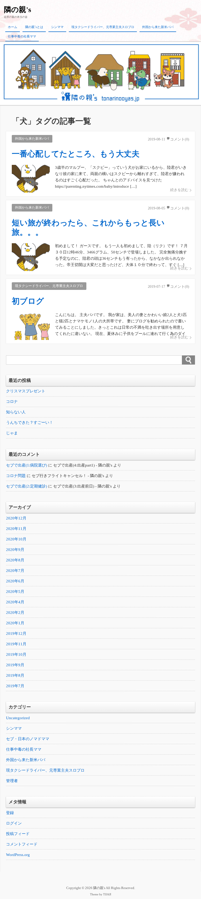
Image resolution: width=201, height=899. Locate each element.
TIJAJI (107, 894)
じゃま (12, 433)
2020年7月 (15, 570)
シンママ (57, 27)
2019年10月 (16, 654)
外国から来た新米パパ (158, 27)
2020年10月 (16, 539)
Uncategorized (18, 718)
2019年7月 (15, 686)
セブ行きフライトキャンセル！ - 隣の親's (68, 476)
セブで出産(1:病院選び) (26, 465)
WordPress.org (18, 855)
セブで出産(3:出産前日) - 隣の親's (82, 486)
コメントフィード (21, 844)
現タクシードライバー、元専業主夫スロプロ (102, 27)
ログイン (14, 823)
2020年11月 (16, 529)
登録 (10, 813)
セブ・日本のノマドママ (27, 739)
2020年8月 (15, 560)
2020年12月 (16, 518)
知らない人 (16, 412)
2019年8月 (15, 675)
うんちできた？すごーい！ (29, 422)
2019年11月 (16, 644)
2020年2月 (15, 612)
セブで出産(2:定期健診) (26, 486)
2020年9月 (15, 550)
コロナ (12, 401)
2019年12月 (16, 633)
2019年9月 (15, 665)
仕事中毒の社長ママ (22, 36)
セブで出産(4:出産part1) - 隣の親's (82, 465)
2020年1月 (15, 623)
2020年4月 (15, 602)
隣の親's (17, 10)
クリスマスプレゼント (25, 391)
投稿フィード (18, 834)
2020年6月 (15, 581)
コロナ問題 (16, 476)
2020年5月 (15, 591)
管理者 (12, 781)
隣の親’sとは (34, 27)
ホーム (12, 27)
